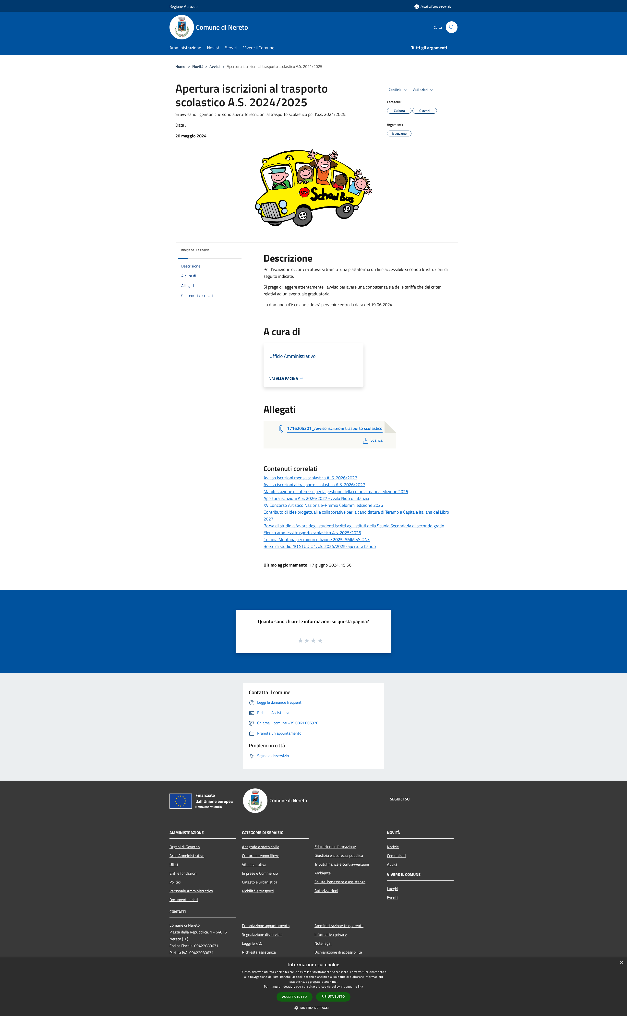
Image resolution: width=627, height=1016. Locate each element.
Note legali (323, 943)
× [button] (621, 963)
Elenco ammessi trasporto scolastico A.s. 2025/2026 (312, 532)
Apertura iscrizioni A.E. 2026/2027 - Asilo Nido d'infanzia (316, 498)
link (360, 986)
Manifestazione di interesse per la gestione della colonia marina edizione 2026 (336, 491)
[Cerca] (452, 27)
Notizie (393, 847)
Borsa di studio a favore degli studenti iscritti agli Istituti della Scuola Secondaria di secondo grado (354, 525)
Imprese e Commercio (260, 873)
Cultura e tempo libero (260, 856)
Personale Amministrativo (191, 891)
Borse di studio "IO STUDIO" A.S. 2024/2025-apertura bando (320, 546)
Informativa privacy (330, 934)
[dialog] (313, 986)
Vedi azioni (421, 89)
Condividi (396, 89)
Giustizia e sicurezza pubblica (338, 855)
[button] (313, 1007)
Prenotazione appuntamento (265, 926)
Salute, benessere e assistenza (339, 882)
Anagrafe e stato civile (260, 847)
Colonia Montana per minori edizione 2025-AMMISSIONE (317, 539)
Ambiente (322, 873)
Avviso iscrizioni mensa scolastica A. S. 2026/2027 (310, 477)
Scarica (376, 440)
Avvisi (214, 66)
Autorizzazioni (326, 891)
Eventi (392, 897)
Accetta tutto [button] (294, 997)
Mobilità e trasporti (258, 891)
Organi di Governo (184, 847)
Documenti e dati (183, 900)
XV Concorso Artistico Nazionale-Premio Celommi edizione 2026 (323, 505)
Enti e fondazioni (183, 873)
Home (180, 66)
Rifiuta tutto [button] (333, 996)
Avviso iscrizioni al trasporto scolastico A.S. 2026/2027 (314, 484)
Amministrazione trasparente (338, 926)
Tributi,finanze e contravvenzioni (341, 864)
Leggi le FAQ (252, 943)
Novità (197, 66)
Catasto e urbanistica (259, 882)
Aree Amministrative (186, 856)
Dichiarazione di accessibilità (338, 952)
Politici (175, 882)
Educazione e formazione (335, 846)
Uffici (173, 864)
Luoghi (392, 889)
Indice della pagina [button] (195, 250)
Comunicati (396, 856)
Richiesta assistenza (259, 952)
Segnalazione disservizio (262, 934)
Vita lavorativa (254, 864)
